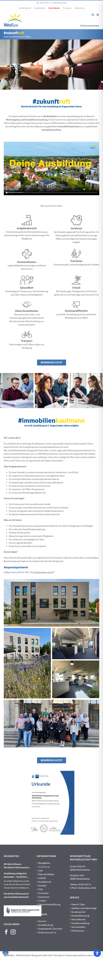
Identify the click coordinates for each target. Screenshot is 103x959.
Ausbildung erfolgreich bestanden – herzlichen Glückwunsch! (15, 875)
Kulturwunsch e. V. (47, 932)
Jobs (40, 870)
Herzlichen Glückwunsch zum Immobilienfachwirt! (16, 895)
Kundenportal (78, 911)
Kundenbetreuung (80, 915)
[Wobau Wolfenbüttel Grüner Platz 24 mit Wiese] (27, 629)
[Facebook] (6, 931)
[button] (5, 953)
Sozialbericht (44, 881)
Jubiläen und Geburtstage (84, 908)
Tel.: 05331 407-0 (43, 3)
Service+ (42, 921)
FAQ (40, 889)
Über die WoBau (46, 874)
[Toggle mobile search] (93, 14)
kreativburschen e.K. (86, 955)
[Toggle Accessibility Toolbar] (97, 953)
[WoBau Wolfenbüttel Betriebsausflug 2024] (51, 700)
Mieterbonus (77, 930)
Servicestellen (78, 927)
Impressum (43, 896)
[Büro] (75, 629)
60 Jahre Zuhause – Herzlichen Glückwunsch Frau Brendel (16, 866)
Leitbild (42, 878)
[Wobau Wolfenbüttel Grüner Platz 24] (51, 580)
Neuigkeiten (44, 863)
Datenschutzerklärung (49, 904)
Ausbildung (43, 866)
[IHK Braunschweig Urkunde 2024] (51, 772)
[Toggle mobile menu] (98, 14)
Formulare (43, 893)
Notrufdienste (78, 919)
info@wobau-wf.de (59, 3)
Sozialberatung (45, 925)
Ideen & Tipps (78, 904)
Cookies (42, 900)
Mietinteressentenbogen (89, 25)
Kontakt (42, 885)
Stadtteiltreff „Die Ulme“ (50, 928)
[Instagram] (13, 931)
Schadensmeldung (80, 923)
